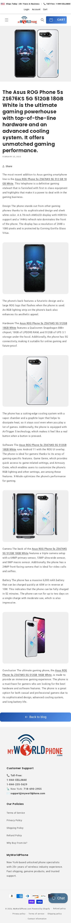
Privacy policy (19, 914)
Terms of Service (16, 813)
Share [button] (9, 166)
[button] (6, 20)
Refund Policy (14, 835)
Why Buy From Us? (17, 843)
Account (36, 9)
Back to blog (38, 717)
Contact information (37, 919)
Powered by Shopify (41, 909)
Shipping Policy (15, 828)
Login (26, 9)
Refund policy (59, 909)
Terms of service (36, 914)
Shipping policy (55, 914)
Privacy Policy (14, 820)
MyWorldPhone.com (22, 909)
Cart (45, 9)
